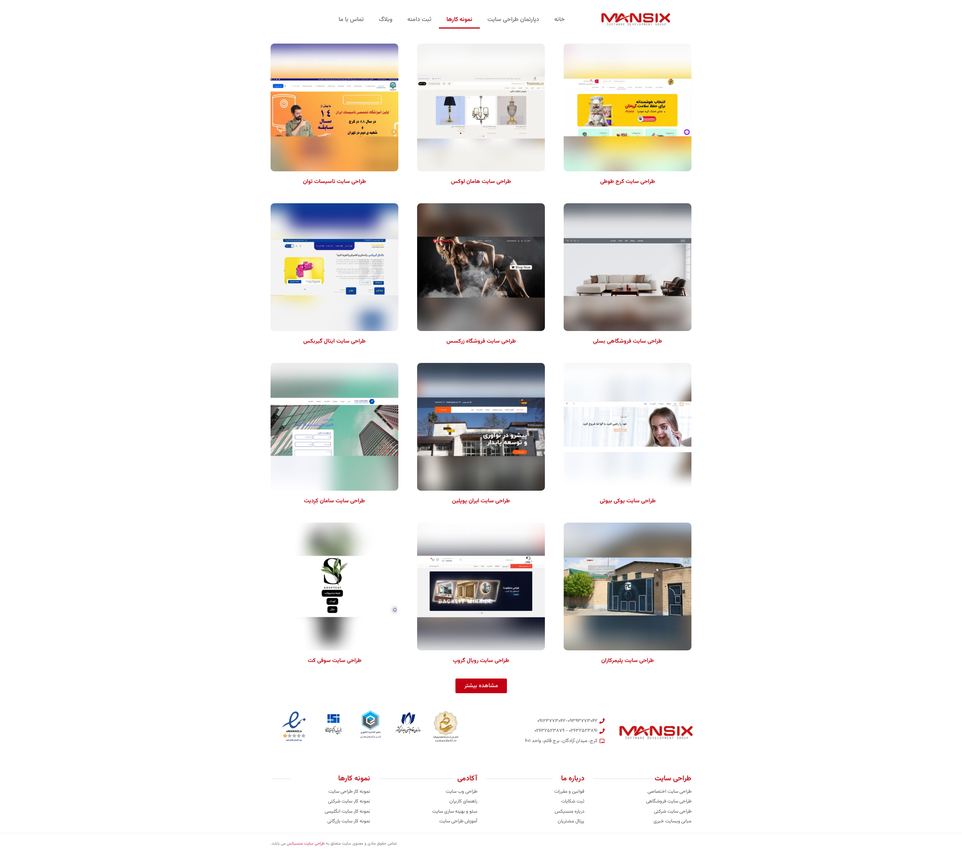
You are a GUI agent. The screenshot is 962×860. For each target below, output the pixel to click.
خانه (559, 19)
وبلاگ (385, 19)
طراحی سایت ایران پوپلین (481, 501)
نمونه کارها (459, 19)
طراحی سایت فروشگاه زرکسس (481, 341)
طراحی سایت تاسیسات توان (334, 181)
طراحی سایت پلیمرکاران (627, 660)
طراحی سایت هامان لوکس (481, 181)
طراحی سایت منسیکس (306, 843)
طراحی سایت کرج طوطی (627, 181)
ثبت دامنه (419, 19)
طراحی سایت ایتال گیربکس (334, 341)
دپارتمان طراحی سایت (513, 19)
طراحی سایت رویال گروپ (481, 660)
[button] (481, 686)
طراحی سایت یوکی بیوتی (628, 501)
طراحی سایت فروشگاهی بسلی (627, 341)
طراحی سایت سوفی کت (335, 660)
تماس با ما (351, 19)
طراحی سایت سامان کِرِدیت (334, 501)
